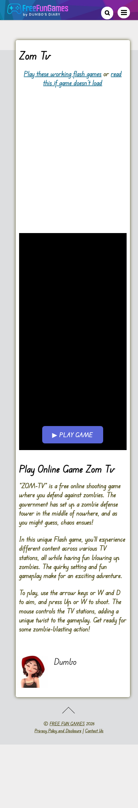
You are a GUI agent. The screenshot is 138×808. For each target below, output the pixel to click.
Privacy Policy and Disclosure (57, 730)
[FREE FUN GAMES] (38, 13)
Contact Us (94, 730)
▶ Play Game (72, 434)
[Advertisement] (69, 156)
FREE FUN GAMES (67, 723)
